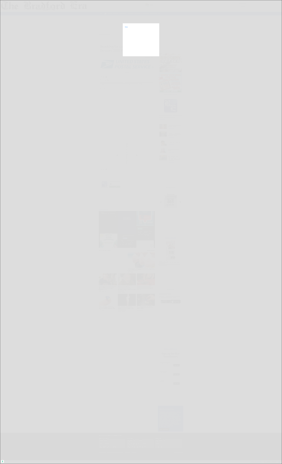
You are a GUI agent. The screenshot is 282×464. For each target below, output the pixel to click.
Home (126, 26)
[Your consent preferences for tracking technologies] (2, 461)
